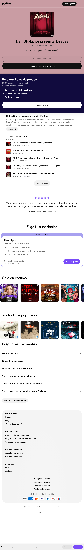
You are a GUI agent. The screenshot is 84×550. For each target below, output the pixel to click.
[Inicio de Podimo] (6, 3)
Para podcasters (12, 431)
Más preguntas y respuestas (15, 400)
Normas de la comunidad (16, 442)
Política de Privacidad (42, 489)
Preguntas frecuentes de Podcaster (21, 438)
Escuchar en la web (13, 456)
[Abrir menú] (80, 3)
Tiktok (7, 467)
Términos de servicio (42, 486)
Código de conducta (42, 479)
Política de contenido (42, 482)
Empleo (8, 417)
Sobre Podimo (11, 413)
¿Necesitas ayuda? (13, 424)
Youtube (8, 471)
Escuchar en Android (14, 453)
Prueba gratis (69, 4)
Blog (7, 420)
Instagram (9, 464)
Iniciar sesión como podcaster (18, 435)
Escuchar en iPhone (13, 449)
